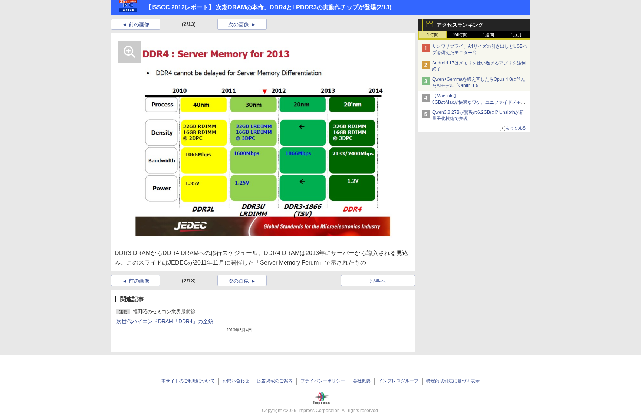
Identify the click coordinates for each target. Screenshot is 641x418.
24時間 (460, 34)
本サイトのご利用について (188, 381)
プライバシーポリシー (322, 381)
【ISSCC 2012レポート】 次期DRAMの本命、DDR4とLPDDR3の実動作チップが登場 (260, 7)
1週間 (488, 34)
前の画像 (139, 24)
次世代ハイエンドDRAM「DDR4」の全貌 (164, 321)
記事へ (378, 281)
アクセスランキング (460, 25)
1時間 (432, 34)
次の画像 (238, 24)
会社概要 (362, 381)
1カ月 (516, 34)
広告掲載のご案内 (275, 381)
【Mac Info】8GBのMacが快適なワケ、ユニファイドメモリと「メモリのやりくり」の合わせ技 (478, 102)
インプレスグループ (398, 381)
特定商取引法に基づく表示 (453, 381)
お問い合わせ (236, 381)
